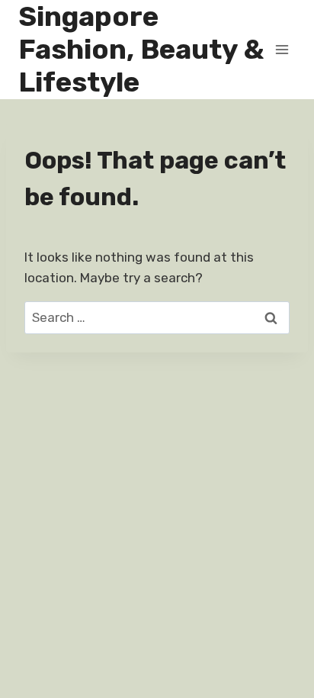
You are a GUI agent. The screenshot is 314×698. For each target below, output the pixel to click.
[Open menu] (282, 49)
